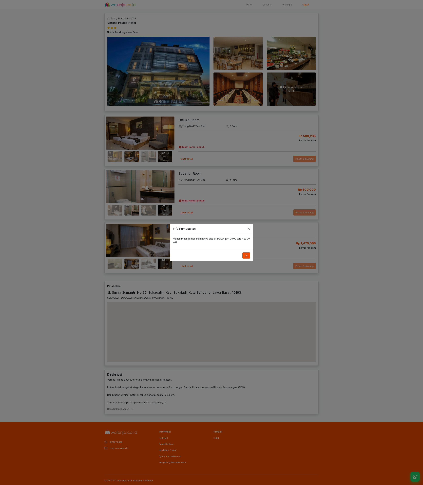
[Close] (248, 228)
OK (246, 255)
